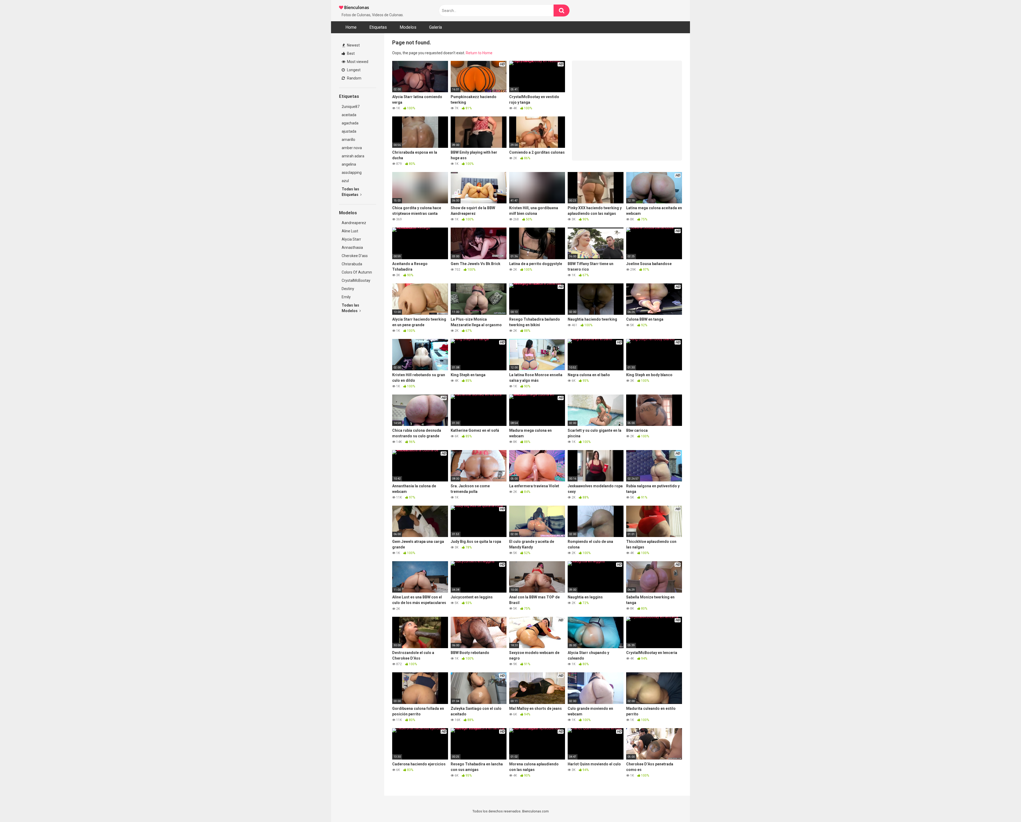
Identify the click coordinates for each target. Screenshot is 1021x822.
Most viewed (357, 62)
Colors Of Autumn (357, 272)
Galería (435, 27)
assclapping (352, 172)
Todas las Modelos (350, 308)
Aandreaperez (354, 223)
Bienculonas (356, 7)
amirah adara (353, 156)
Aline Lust (350, 231)
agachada (350, 123)
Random (353, 78)
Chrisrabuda (352, 264)
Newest (353, 45)
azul (345, 181)
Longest (353, 70)
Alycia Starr (351, 239)
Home (351, 27)
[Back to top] (1003, 805)
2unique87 (350, 106)
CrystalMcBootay (356, 280)
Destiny (348, 289)
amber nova (352, 148)
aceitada (349, 115)
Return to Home (479, 53)
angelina (349, 164)
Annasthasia (352, 247)
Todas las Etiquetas (350, 192)
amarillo (348, 139)
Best (350, 53)
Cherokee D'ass (355, 256)
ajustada (349, 131)
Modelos (408, 27)
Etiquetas (378, 27)
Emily (346, 297)
